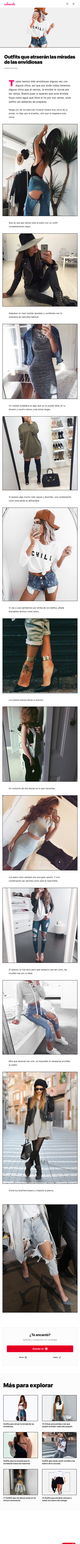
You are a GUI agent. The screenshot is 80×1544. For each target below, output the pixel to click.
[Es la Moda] (10, 3)
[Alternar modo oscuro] (73, 3)
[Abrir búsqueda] (67, 3)
